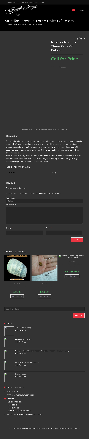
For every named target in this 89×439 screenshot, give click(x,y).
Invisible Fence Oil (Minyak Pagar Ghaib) (71, 265)
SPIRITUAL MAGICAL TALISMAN (19, 411)
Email (49, 228)
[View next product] (83, 38)
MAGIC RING (12, 405)
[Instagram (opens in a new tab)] (81, 2)
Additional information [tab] (45, 129)
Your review (11, 205)
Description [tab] (26, 129)
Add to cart (17, 296)
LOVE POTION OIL (14, 402)
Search (78, 315)
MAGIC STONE (13, 408)
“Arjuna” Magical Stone (17, 287)
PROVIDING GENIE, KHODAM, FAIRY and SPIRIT (24, 414)
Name (9, 228)
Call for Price (72, 276)
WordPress (75, 428)
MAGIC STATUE (12, 391)
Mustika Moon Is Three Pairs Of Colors (28, 24)
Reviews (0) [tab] (63, 129)
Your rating (11, 198)
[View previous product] (79, 38)
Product (62, 67)
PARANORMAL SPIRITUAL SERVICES (20, 395)
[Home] (5, 24)
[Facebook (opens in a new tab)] (78, 2)
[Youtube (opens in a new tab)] (84, 2)
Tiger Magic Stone (44, 287)
